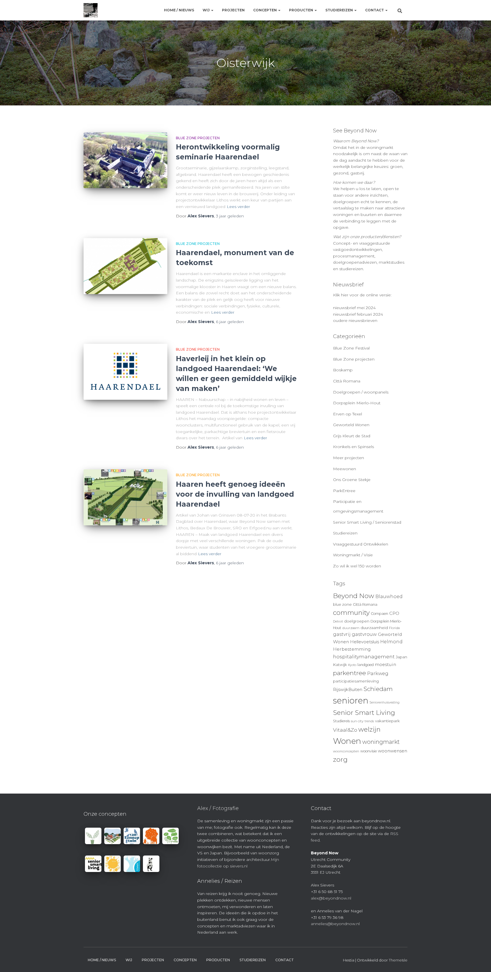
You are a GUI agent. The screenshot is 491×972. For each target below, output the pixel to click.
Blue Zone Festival (351, 348)
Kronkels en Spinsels (353, 446)
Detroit (338, 621)
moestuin (385, 664)
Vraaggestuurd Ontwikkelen (360, 544)
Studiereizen (339, 10)
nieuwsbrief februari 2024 (358, 314)
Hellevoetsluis (364, 641)
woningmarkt (381, 741)
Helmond (391, 641)
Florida (394, 628)
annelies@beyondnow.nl (335, 923)
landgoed (365, 665)
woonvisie (368, 751)
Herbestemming (352, 649)
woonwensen (392, 751)
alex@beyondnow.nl (331, 898)
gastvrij (342, 634)
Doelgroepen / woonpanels (360, 392)
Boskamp (343, 369)
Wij (207, 10)
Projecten (233, 10)
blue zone (342, 604)
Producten (301, 10)
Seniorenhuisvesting (384, 702)
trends (369, 721)
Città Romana (346, 381)
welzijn (369, 729)
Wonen (347, 741)
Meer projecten (348, 457)
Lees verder (238, 206)
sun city (357, 721)
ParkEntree (344, 490)
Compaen (379, 613)
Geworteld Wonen (351, 424)
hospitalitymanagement (364, 656)
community (351, 613)
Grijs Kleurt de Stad (351, 435)
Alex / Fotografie (218, 808)
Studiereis (341, 721)
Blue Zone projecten (198, 138)
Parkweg (377, 673)
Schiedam (378, 688)
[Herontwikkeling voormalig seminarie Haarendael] (125, 160)
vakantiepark (387, 721)
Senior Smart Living (364, 713)
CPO (394, 613)
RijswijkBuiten (347, 689)
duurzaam (350, 628)
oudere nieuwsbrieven (355, 320)
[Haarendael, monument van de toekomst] (125, 266)
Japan (401, 657)
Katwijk (340, 664)
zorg (340, 759)
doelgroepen (356, 621)
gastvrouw (364, 634)
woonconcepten (346, 751)
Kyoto (352, 665)
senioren (350, 700)
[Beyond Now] (90, 10)
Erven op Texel (347, 414)
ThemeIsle (398, 960)
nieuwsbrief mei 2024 (354, 307)
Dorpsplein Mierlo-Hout (356, 402)
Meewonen (344, 468)
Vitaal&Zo (345, 730)
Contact (375, 10)
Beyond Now (353, 596)
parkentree (349, 673)
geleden (230, 215)
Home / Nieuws (179, 10)
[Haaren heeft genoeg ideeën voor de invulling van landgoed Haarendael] (125, 497)
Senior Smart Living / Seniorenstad (367, 522)
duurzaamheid (374, 627)
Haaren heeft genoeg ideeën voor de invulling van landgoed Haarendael (235, 494)
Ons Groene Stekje (352, 479)
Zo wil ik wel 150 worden (357, 566)
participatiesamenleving (356, 681)
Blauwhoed (389, 596)
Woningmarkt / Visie (353, 554)
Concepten (265, 10)
